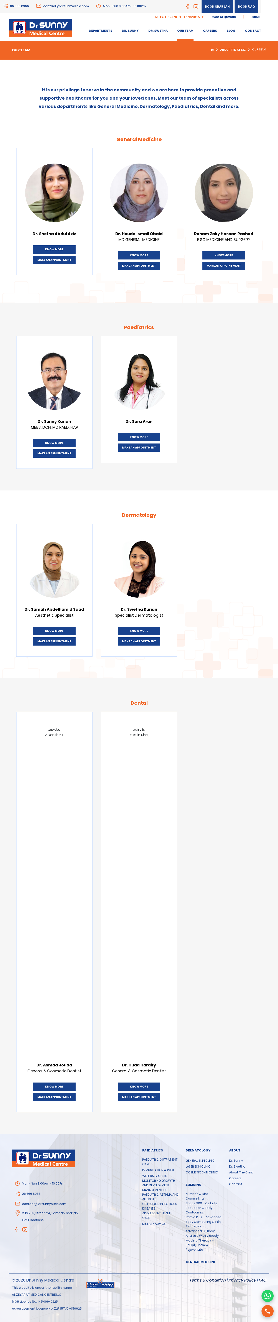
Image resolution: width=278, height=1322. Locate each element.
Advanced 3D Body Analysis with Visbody (202, 1233)
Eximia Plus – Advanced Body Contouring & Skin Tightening (204, 1221)
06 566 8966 (19, 6)
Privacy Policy (242, 1280)
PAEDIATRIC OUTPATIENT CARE (160, 1161)
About (234, 1150)
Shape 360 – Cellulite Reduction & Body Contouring (201, 1208)
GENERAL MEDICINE (201, 1262)
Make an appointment (54, 260)
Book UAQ (246, 6)
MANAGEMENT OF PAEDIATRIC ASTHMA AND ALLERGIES (160, 1194)
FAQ (262, 1280)
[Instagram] (196, 6)
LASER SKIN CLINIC (198, 1166)
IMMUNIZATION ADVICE (158, 1170)
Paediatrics (152, 1150)
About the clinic (233, 50)
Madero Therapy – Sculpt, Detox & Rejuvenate (200, 1245)
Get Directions (33, 1220)
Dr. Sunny (236, 1160)
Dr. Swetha (237, 1166)
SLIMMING (194, 1185)
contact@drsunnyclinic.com (66, 6)
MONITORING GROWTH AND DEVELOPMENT (158, 1182)
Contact (235, 1184)
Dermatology (198, 1150)
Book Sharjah (217, 6)
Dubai (255, 17)
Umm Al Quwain (223, 17)
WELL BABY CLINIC (154, 1176)
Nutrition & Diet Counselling (197, 1196)
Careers (235, 1178)
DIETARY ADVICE (153, 1224)
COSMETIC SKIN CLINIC (202, 1172)
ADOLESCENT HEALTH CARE (157, 1215)
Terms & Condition (207, 1280)
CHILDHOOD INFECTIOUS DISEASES (159, 1206)
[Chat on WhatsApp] (267, 1296)
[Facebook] (187, 6)
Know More (54, 249)
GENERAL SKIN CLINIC (200, 1160)
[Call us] (267, 1311)
